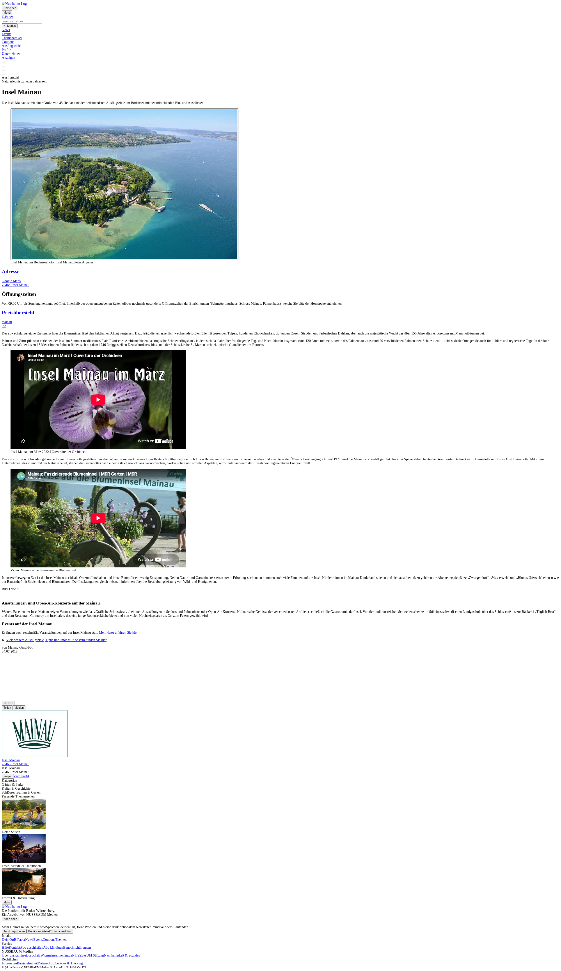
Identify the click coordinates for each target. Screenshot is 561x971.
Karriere (20, 955)
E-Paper (19, 939)
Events (38, 939)
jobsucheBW (35, 955)
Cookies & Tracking (69, 963)
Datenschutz (46, 963)
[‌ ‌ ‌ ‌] (280, 661)
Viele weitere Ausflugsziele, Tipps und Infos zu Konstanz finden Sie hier (56, 640)
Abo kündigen (53, 947)
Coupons (49, 939)
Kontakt (14, 947)
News (29, 939)
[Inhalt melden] (3, 74)
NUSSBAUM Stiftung (88, 955)
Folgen (8, 776)
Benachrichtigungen (77, 947)
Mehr (7, 902)
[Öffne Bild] (124, 184)
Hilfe (5, 947)
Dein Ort (8, 939)
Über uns (8, 955)
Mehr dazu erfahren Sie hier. (118, 632)
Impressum (9, 963)
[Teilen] (3, 66)
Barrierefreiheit (27, 963)
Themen (61, 939)
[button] (280, 294)
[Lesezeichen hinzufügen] (3, 70)
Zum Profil (21, 776)
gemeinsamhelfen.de (58, 955)
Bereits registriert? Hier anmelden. (49, 931)
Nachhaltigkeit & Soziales (122, 955)
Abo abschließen (31, 947)
